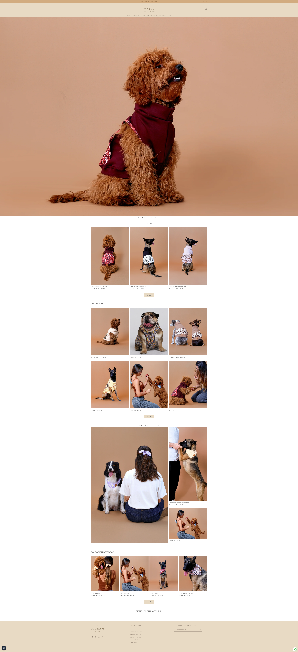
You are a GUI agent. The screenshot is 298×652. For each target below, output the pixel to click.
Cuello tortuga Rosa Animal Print (177, 286)
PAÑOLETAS (134, 410)
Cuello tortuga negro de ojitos (138, 286)
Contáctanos (133, 642)
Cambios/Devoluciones (136, 631)
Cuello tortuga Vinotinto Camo (99, 286)
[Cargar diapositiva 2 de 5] (145, 217)
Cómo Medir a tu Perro (136, 639)
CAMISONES (95, 410)
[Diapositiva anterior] (138, 217)
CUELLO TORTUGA (176, 357)
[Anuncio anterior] (126, 1)
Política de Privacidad (135, 634)
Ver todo (149, 295)
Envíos (131, 629)
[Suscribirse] (200, 630)
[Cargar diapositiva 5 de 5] (152, 217)
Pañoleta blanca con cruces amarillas (179, 502)
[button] (92, 9)
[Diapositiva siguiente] (155, 217)
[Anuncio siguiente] (171, 1)
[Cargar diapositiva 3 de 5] (147, 217)
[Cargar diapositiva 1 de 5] (142, 217)
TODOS (171, 410)
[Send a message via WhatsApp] (295, 649)
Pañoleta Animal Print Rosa (186, 593)
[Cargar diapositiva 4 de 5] (149, 217)
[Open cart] (4, 648)
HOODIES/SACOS (97, 357)
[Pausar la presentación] (159, 217)
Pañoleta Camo (153, 593)
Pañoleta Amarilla (95, 593)
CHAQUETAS (134, 357)
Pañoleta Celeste (124, 593)
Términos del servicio (135, 637)
